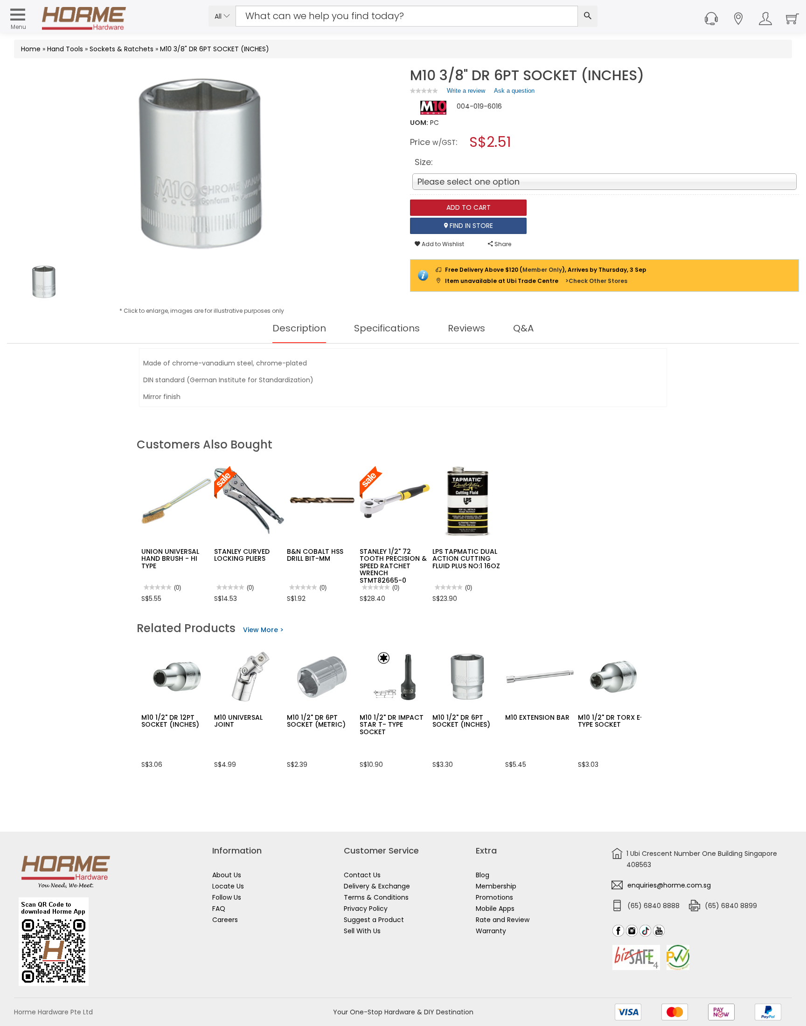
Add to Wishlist (442, 244)
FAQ (218, 908)
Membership (496, 886)
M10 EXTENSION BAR (537, 717)
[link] (424, 90)
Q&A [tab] (523, 328)
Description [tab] (299, 328)
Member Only (542, 270)
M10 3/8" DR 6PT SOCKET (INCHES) (214, 49)
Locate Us (228, 886)
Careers (225, 919)
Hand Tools (65, 49)
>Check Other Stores (596, 281)
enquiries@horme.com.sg (669, 885)
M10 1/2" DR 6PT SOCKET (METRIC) (316, 721)
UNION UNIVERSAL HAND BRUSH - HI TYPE (170, 559)
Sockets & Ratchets (121, 49)
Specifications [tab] (387, 328)
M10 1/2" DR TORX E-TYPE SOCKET (611, 721)
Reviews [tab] (466, 328)
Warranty (491, 931)
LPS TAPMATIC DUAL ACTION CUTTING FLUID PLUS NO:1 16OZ (466, 559)
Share (502, 244)
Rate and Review (502, 919)
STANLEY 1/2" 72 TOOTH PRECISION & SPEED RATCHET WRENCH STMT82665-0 (393, 566)
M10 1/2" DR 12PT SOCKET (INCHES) (170, 721)
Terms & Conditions (376, 897)
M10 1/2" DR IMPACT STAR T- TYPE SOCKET (392, 725)
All (219, 16)
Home (31, 49)
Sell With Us (362, 931)
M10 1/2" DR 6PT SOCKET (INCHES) (461, 721)
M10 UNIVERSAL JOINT (238, 721)
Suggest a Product (374, 919)
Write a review (466, 92)
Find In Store (470, 225)
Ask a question (514, 90)
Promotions (494, 897)
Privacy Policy (366, 908)
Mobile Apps (495, 908)
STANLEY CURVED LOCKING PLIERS (242, 555)
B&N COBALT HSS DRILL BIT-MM (315, 555)
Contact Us (362, 875)
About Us (226, 875)
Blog (482, 875)
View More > (263, 629)
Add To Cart (468, 207)
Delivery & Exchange (377, 886)
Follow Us (226, 897)
